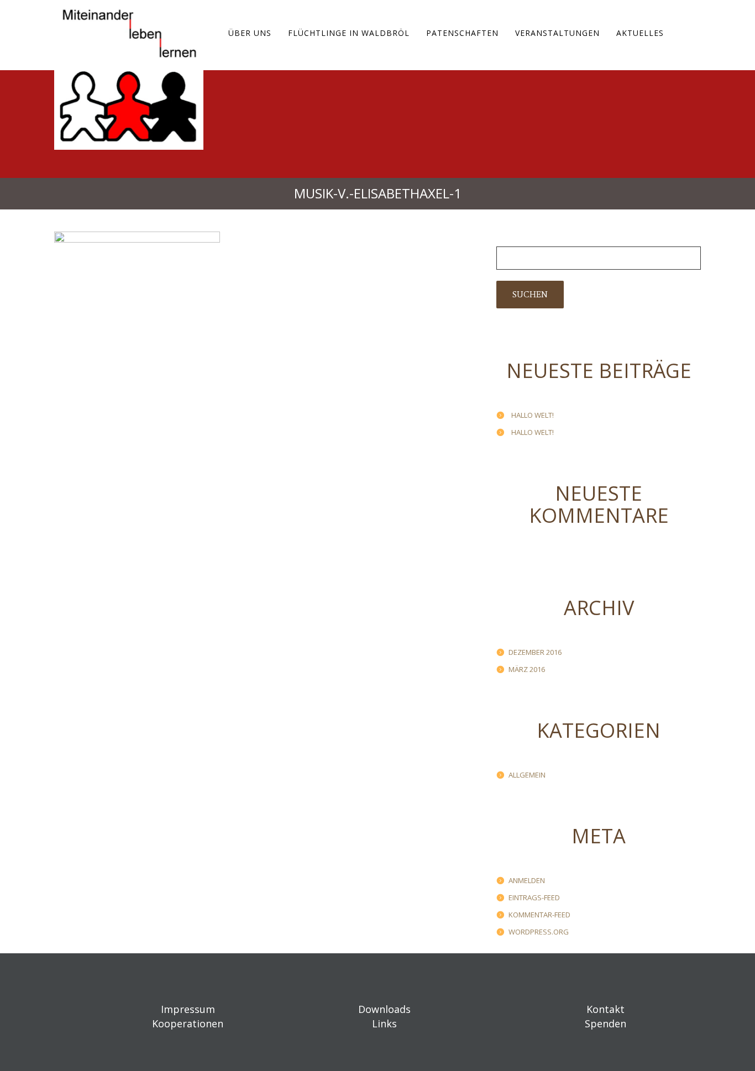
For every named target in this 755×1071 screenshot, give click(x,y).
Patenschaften (462, 33)
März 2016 (526, 669)
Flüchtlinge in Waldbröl (349, 33)
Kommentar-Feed (539, 915)
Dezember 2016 (535, 652)
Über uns (249, 33)
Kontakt (605, 1009)
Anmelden (526, 880)
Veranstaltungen (557, 33)
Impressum (188, 1009)
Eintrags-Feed (534, 897)
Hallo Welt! (532, 415)
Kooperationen (187, 1023)
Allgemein (527, 775)
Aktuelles (640, 33)
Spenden (605, 1023)
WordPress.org (538, 932)
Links (384, 1023)
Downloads (384, 1009)
